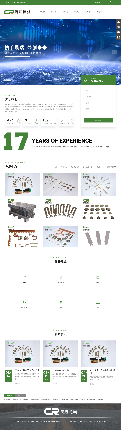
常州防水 (25, 399)
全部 (55, 167)
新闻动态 (65, 12)
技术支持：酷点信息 (96, 421)
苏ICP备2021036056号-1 (78, 421)
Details (18, 384)
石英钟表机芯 (111, 167)
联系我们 (88, 12)
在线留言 (99, 12)
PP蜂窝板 (100, 399)
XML (105, 421)
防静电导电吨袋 (45, 399)
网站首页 (42, 12)
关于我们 (54, 12)
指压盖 (83, 399)
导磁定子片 (99, 167)
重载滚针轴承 (91, 399)
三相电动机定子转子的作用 (27, 370)
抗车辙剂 (55, 399)
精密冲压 (64, 167)
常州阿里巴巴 (64, 399)
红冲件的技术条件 (60, 370)
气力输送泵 (7, 399)
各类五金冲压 (87, 167)
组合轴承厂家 (17, 399)
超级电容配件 (75, 167)
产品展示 (76, 12)
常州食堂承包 (35, 399)
